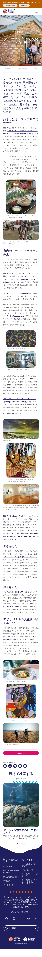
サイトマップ (8, 885)
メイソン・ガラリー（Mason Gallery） (17, 293)
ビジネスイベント (29, 870)
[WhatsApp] (20, 766)
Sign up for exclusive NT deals (11, 872)
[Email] (25, 766)
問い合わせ (7, 867)
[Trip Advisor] (35, 918)
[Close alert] (40, 2)
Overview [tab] (8, 69)
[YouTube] (28, 918)
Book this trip (21, 753)
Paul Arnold (27, 379)
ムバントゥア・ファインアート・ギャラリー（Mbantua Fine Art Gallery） (20, 279)
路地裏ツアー (19, 592)
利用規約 (6, 881)
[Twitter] (21, 918)
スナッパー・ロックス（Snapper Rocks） (20, 557)
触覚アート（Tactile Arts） (13, 516)
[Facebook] (5, 766)
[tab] (17, 843)
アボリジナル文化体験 (20, 912)
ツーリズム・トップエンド (29, 875)
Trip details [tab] (23, 69)
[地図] (8, 11)
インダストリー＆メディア (29, 865)
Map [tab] (35, 69)
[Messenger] (15, 766)
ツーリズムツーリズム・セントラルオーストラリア (29, 882)
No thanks (24, 5)
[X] (10, 766)
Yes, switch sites (10, 5)
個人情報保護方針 (10, 877)
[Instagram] (14, 918)
